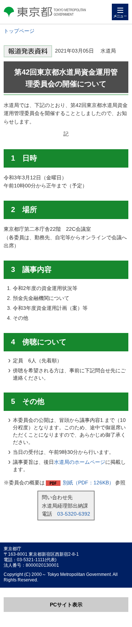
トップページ (19, 31)
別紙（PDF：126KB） (88, 483)
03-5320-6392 (73, 514)
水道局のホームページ (79, 462)
